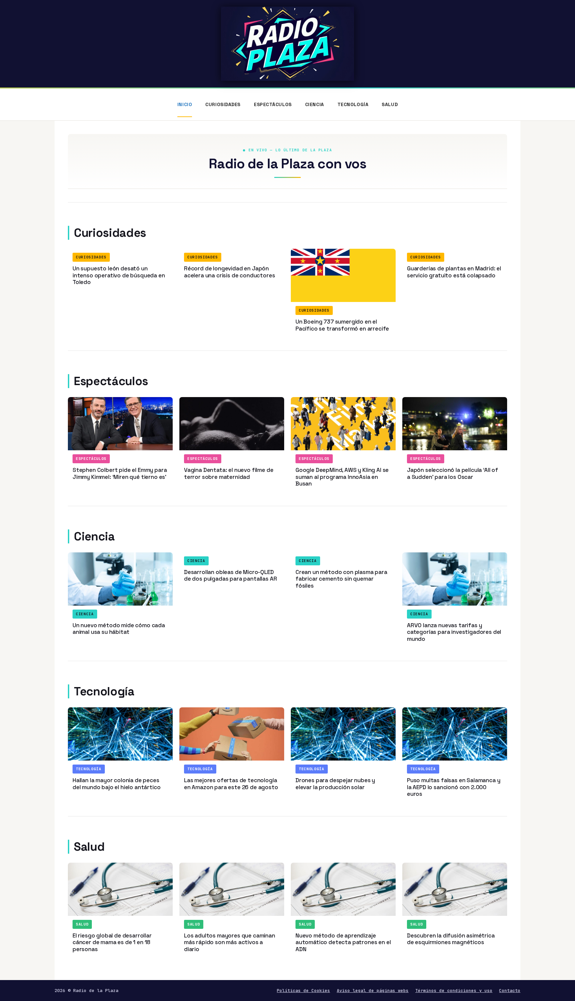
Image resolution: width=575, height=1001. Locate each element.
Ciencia (314, 104)
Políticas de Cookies (303, 990)
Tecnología (353, 104)
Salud (390, 104)
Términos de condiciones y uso (453, 990)
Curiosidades (223, 104)
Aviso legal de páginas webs (373, 990)
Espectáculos (273, 104)
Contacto (509, 990)
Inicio (184, 104)
